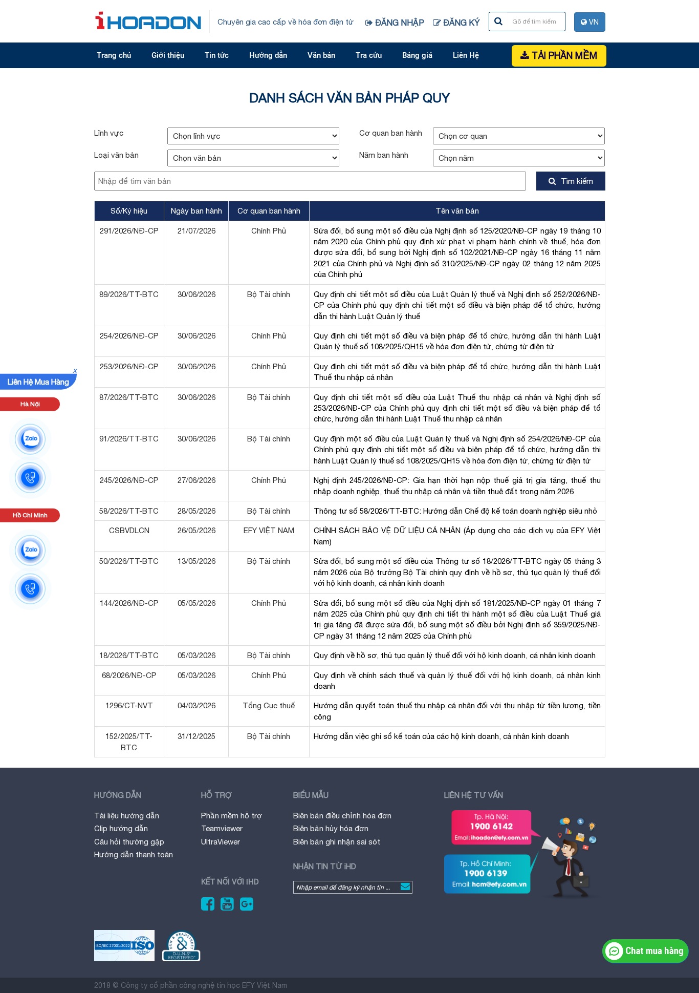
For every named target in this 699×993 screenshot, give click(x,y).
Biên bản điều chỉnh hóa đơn (342, 815)
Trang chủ (114, 55)
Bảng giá (417, 55)
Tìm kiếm (577, 181)
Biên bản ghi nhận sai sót (336, 841)
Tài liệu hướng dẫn (126, 815)
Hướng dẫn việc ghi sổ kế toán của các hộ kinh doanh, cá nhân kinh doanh (441, 736)
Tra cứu (369, 55)
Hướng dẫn (268, 55)
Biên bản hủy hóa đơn (330, 828)
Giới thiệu (167, 55)
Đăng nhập (399, 22)
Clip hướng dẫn (121, 828)
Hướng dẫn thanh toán (133, 854)
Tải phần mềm (563, 55)
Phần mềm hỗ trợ (231, 815)
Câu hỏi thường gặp (129, 841)
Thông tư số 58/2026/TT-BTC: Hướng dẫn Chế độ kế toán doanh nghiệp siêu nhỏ (455, 510)
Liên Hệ (466, 55)
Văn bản (321, 55)
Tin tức (217, 55)
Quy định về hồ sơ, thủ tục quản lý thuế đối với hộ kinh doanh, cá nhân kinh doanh (455, 655)
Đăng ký (461, 22)
